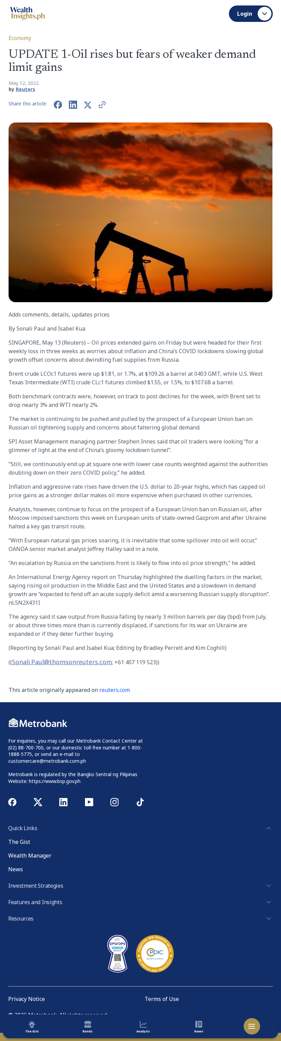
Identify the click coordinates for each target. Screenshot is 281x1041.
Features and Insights (35, 902)
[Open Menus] (252, 1026)
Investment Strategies (35, 885)
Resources (21, 918)
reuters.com (114, 690)
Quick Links (22, 828)
